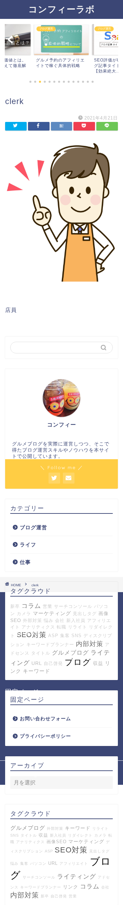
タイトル (28, 835)
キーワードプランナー (40, 887)
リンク (70, 887)
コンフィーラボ (61, 8)
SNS (14, 835)
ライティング (76, 876)
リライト (100, 828)
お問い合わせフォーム (40, 714)
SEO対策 (71, 850)
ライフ (28, 544)
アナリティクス (30, 842)
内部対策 (24, 895)
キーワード (78, 828)
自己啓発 (59, 896)
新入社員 (75, 620)
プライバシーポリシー (40, 731)
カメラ (100, 835)
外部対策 (32, 620)
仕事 (25, 562)
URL (53, 863)
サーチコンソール (73, 606)
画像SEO (56, 841)
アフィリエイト (73, 863)
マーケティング (52, 613)
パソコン (38, 863)
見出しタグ (85, 613)
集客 (24, 863)
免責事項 (86, 768)
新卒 (45, 896)
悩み (48, 620)
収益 (43, 835)
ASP (49, 851)
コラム (89, 886)
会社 (60, 620)
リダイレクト (80, 835)
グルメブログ (27, 828)
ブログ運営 (33, 527)
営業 (47, 606)
